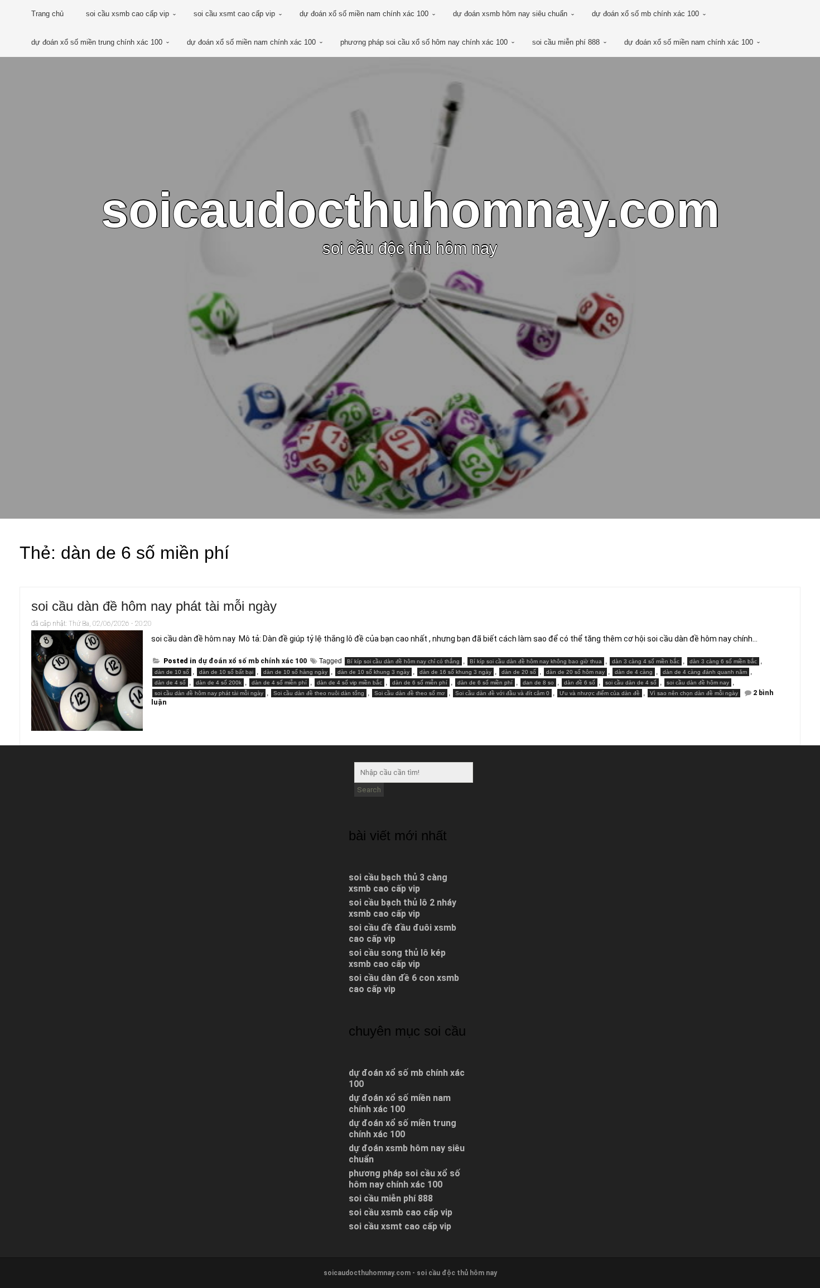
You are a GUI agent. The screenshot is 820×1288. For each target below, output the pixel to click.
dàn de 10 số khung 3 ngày (373, 672)
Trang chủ (47, 13)
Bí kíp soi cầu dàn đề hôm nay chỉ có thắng (403, 661)
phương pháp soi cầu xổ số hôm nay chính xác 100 (424, 42)
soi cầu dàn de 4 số (631, 682)
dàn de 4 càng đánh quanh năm (705, 672)
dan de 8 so (538, 682)
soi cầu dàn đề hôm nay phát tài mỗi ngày (154, 606)
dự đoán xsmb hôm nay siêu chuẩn (510, 13)
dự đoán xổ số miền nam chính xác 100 (364, 13)
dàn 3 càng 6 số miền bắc (723, 661)
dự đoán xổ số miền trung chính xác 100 (96, 42)
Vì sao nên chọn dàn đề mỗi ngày (694, 693)
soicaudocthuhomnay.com (410, 210)
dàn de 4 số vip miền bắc (349, 682)
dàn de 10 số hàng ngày (295, 672)
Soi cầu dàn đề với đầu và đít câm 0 (502, 693)
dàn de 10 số (172, 672)
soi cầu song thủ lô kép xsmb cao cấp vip (397, 958)
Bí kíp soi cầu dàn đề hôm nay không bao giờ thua (536, 661)
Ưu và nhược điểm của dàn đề (599, 693)
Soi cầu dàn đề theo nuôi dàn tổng (318, 693)
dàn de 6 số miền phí (485, 682)
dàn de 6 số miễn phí (419, 682)
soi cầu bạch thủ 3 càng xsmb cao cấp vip (398, 883)
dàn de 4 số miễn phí (279, 682)
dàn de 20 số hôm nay (575, 672)
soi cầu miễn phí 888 (566, 42)
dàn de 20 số (518, 672)
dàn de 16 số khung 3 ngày (455, 672)
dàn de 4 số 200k (219, 682)
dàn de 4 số (170, 682)
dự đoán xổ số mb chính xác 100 (645, 13)
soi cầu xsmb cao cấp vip (127, 13)
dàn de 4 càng (634, 672)
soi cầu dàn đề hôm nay (698, 682)
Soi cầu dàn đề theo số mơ (409, 693)
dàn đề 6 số (579, 682)
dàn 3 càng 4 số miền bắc (645, 661)
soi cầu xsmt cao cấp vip (234, 13)
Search (369, 790)
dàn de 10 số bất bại (226, 672)
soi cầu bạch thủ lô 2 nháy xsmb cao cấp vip (402, 908)
